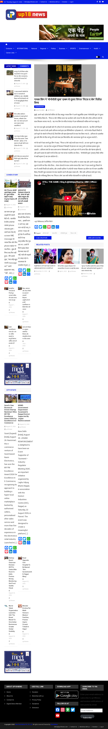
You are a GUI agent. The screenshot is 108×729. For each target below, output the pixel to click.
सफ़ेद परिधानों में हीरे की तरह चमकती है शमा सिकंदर (44, 238)
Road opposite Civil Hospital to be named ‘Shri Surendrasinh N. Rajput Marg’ (26, 567)
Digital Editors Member (14, 704)
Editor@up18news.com (31, 2)
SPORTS (73, 48)
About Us (10, 696)
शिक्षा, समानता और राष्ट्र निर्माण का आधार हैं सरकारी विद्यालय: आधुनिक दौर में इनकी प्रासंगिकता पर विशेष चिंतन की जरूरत (26, 299)
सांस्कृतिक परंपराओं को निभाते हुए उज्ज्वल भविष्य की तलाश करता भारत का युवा (13, 294)
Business (62, 48)
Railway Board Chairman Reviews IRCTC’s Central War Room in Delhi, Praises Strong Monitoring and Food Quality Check (13, 573)
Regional (43, 48)
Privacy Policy (36, 700)
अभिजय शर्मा (46, 233)
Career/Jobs (10, 53)
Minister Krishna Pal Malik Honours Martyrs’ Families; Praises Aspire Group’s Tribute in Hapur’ (26, 617)
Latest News (11, 66)
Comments (24, 66)
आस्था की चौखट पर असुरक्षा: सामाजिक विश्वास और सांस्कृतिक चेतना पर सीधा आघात (26, 332)
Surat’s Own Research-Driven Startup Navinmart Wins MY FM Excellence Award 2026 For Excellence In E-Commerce (10, 414)
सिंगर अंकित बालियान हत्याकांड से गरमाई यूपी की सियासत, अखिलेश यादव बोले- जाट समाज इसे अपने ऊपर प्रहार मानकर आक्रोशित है (21, 119)
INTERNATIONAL (22, 48)
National (34, 48)
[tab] (11, 66)
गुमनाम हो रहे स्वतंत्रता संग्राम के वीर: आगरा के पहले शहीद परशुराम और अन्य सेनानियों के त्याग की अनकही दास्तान (24, 196)
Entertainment (84, 48)
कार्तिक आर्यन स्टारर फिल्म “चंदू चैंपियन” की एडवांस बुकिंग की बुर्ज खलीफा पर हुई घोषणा (96, 238)
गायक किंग (54, 233)
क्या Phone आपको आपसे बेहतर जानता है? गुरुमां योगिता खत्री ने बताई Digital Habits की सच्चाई (10, 195)
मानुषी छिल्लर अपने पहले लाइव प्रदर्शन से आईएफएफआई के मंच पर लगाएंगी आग (44, 267)
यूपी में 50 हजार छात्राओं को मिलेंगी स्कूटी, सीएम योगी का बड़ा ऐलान (21, 158)
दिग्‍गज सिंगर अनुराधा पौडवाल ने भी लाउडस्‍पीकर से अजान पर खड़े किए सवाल (68, 267)
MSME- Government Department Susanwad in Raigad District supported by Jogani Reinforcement (24, 413)
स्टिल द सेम (73, 233)
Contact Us (43, 2)
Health (96, 48)
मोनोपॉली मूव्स (64, 233)
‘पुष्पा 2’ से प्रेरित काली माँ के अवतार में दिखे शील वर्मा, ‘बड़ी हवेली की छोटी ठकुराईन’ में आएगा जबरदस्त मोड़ (92, 268)
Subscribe (87, 717)
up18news (51, 110)
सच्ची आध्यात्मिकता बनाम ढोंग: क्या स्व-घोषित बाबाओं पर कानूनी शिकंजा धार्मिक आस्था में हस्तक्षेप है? (13, 335)
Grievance (35, 707)
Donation (64, 2)
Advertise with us (54, 2)
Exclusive (9, 48)
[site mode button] (98, 57)
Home (9, 692)
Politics (53, 48)
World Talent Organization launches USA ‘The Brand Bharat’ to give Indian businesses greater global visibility (13, 618)
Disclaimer (35, 704)
